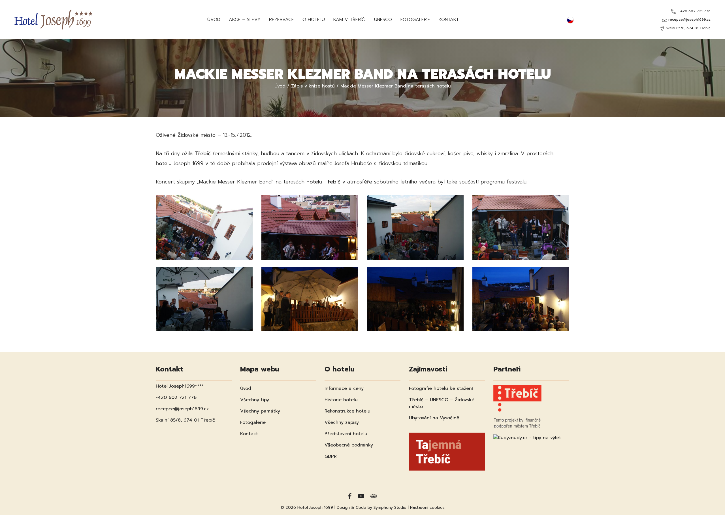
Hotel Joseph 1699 (315, 507)
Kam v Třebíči (349, 19)
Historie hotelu (341, 399)
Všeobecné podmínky (349, 445)
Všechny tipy (254, 399)
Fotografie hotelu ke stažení (441, 388)
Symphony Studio (390, 507)
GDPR (331, 456)
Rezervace (281, 19)
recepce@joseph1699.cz (689, 19)
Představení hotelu (346, 433)
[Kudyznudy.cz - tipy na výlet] (527, 434)
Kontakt (449, 19)
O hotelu (313, 19)
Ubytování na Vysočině (434, 417)
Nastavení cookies (427, 507)
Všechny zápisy (342, 422)
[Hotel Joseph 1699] (53, 19)
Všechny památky (260, 411)
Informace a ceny (344, 388)
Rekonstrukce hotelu (347, 411)
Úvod (213, 19)
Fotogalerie (415, 19)
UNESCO (383, 19)
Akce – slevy (245, 19)
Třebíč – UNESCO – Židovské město (441, 403)
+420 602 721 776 (176, 397)
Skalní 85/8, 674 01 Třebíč (688, 28)
